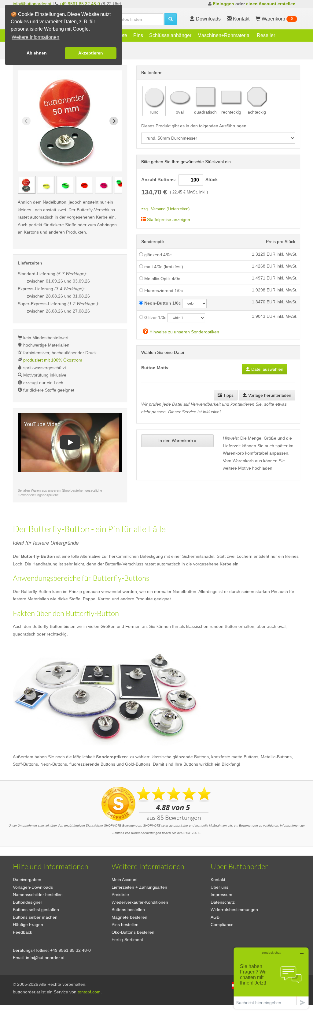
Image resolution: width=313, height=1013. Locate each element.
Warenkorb (276, 18)
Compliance (222, 924)
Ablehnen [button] (37, 53)
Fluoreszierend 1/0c (163, 290)
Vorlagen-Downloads (33, 887)
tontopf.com (89, 991)
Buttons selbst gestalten (36, 909)
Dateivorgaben (27, 879)
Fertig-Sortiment (127, 939)
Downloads (208, 18)
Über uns (219, 887)
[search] (170, 19)
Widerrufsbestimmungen (234, 909)
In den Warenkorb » (177, 440)
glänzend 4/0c (157, 254)
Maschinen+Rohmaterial (224, 35)
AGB (215, 917)
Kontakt (218, 879)
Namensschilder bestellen (38, 894)
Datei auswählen (266, 369)
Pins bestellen (125, 924)
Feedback (22, 932)
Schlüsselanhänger (170, 35)
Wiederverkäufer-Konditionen (140, 902)
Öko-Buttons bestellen (133, 932)
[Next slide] (113, 121)
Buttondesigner (27, 902)
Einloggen (223, 3)
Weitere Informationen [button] (35, 37)
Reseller (266, 35)
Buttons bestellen (128, 909)
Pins (138, 35)
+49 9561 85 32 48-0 (79, 3)
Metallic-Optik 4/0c (161, 278)
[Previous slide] (26, 121)
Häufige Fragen (28, 924)
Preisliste (120, 894)
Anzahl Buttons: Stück (179, 179)
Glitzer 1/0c (154, 317)
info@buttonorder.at (32, 3)
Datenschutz (223, 902)
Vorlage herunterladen (269, 395)
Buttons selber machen (35, 917)
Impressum (221, 894)
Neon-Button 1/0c (162, 303)
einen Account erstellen (271, 3)
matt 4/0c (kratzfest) (163, 266)
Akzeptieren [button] (90, 53)
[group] (26, 185)
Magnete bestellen (129, 917)
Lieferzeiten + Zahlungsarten (139, 887)
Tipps (228, 395)
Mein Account (125, 879)
